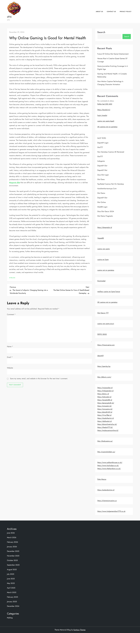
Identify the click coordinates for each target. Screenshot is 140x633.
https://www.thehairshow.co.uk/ (109, 468)
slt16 (9, 16)
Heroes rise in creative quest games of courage (112, 60)
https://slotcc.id (103, 394)
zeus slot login (103, 175)
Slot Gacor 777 (102, 313)
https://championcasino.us (107, 500)
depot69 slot (102, 165)
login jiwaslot (102, 115)
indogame (101, 161)
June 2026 (11, 533)
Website (10, 368)
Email (10, 357)
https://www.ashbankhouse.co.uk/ (109, 462)
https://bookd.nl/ (103, 109)
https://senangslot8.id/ (105, 403)
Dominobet (101, 281)
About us (99, 12)
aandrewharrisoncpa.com (106, 188)
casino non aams (103, 249)
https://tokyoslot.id (104, 397)
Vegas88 (100, 238)
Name (10, 346)
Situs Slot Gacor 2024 (105, 211)
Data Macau (101, 479)
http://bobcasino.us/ (105, 441)
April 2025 (11, 588)
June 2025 (11, 578)
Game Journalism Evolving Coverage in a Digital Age (112, 67)
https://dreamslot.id (104, 227)
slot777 (100, 147)
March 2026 (11, 537)
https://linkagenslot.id (105, 390)
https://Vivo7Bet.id (104, 415)
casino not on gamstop (105, 270)
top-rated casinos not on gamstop (110, 184)
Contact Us (111, 12)
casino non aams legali (105, 121)
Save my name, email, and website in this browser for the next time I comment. (39, 378)
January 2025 (12, 601)
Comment (11, 314)
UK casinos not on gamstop (107, 126)
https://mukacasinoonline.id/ (107, 430)
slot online (101, 202)
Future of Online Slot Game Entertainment (113, 54)
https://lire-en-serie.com (106, 345)
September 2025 (13, 565)
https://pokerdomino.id (105, 490)
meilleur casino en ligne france (108, 291)
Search (101, 32)
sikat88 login (102, 207)
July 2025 (10, 574)
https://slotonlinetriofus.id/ (107, 424)
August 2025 (12, 569)
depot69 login (102, 142)
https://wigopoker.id (104, 387)
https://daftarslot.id (104, 421)
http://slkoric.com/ (104, 377)
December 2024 (13, 606)
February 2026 (12, 542)
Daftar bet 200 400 (104, 104)
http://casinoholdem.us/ (106, 452)
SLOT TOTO (101, 138)
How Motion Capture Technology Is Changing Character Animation (110, 83)
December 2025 (13, 551)
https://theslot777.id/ (105, 427)
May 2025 (11, 583)
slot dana (101, 179)
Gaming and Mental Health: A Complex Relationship (112, 75)
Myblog (12, 278)
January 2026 (12, 546)
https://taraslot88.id (104, 400)
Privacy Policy (125, 12)
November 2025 (13, 556)
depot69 (100, 355)
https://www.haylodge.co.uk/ (108, 465)
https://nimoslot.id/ (104, 406)
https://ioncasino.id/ (105, 409)
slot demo (101, 193)
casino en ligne (102, 259)
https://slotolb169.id (104, 412)
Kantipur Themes (79, 630)
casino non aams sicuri (105, 323)
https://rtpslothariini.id (105, 418)
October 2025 (12, 560)
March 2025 (11, 592)
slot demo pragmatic (105, 216)
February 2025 (12, 597)
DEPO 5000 (102, 334)
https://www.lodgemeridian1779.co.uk (111, 511)
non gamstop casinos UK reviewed (110, 152)
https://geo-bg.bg (103, 366)
